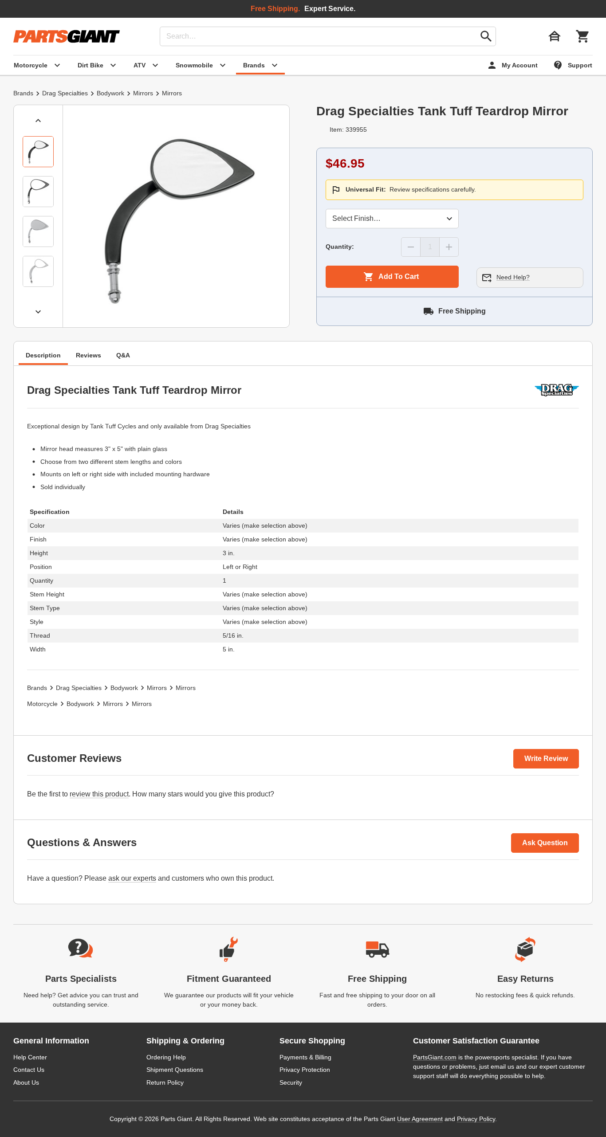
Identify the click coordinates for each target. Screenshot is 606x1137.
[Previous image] (38, 120)
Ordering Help (166, 1057)
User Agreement (420, 1118)
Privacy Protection (304, 1069)
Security (290, 1082)
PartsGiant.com (434, 1057)
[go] (486, 36)
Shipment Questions (174, 1069)
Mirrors (143, 93)
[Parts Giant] (66, 36)
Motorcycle (42, 703)
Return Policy (165, 1082)
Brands (23, 93)
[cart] (583, 36)
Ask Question (545, 843)
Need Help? (513, 277)
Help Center (30, 1057)
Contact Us (28, 1069)
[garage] (554, 36)
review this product (99, 794)
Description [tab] (43, 355)
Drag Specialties (65, 93)
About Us (26, 1082)
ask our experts (132, 878)
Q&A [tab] (123, 355)
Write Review (546, 758)
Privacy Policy (476, 1118)
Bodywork (110, 93)
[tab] (38, 151)
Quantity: (340, 246)
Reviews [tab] (88, 355)
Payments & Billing (305, 1057)
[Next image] (38, 311)
